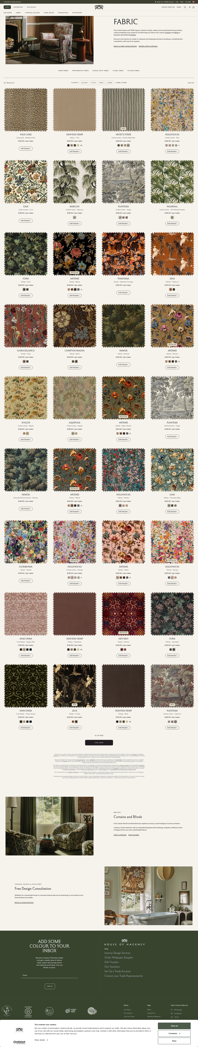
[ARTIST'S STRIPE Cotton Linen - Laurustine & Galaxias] (118, 145)
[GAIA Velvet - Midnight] (172, 505)
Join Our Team (129, 1016)
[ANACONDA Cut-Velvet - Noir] (30, 649)
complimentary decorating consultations (123, 769)
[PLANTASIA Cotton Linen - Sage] (123, 182)
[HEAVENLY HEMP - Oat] (74, 110)
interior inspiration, (70, 769)
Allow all (174, 1026)
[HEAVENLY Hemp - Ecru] (78, 145)
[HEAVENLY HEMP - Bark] (123, 686)
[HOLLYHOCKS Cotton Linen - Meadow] (176, 145)
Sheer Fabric (63, 70)
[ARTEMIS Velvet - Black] (74, 254)
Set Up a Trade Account (117, 971)
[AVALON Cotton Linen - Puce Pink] (24, 433)
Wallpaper (8, 13)
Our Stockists (112, 966)
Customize (173, 1033)
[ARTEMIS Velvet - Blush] (69, 289)
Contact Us (151, 1013)
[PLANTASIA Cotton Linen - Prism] (123, 217)
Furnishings (63, 13)
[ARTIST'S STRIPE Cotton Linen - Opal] (122, 145)
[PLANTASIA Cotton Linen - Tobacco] (126, 217)
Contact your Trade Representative (123, 975)
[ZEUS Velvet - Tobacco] (172, 254)
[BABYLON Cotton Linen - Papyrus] (74, 182)
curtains (167, 33)
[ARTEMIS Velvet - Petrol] (72, 289)
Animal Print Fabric (101, 70)
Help (177, 2)
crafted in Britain (73, 772)
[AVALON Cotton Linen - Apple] (26, 398)
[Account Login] (190, 7)
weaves (55, 756)
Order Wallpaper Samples (118, 957)
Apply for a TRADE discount (165, 2)
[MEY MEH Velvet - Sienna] (123, 614)
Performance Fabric (80, 70)
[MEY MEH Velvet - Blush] (125, 649)
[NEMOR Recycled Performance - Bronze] (26, 470)
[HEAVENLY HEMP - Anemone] (74, 614)
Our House (31, 7)
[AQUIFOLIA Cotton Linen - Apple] (74, 398)
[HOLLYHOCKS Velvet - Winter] (123, 470)
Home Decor (49, 13)
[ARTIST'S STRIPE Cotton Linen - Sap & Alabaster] (123, 110)
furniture (132, 35)
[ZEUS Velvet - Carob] (174, 289)
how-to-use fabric (88, 769)
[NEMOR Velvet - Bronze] (123, 326)
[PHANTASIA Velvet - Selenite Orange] (123, 254)
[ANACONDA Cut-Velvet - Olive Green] (21, 649)
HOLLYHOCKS (80, 760)
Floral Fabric (118, 70)
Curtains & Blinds (32, 13)
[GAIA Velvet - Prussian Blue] (172, 470)
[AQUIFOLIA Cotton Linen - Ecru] (76, 433)
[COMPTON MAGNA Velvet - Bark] (74, 326)
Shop (7, 7)
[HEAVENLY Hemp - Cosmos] (71, 145)
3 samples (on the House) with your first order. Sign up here (22, 2)
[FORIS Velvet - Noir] (26, 254)
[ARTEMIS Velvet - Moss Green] (123, 398)
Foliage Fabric (134, 70)
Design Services (168, 7)
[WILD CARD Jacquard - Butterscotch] (26, 110)
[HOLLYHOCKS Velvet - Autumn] (126, 505)
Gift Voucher (111, 962)
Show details (40, 1040)
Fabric (18, 13)
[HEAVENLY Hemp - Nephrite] (75, 145)
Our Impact (128, 1013)
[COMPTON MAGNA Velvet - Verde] (73, 361)
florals (92, 765)
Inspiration (18, 7)
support (116, 768)
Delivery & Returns (153, 1016)
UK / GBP (188, 2)
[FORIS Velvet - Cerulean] (27, 289)
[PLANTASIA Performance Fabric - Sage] (172, 398)
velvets (134, 754)
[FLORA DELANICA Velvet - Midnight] (27, 361)
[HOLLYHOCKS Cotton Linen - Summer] (166, 145)
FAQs (181, 2)
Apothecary (77, 13)
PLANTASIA (118, 760)
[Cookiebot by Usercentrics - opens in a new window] (19, 1042)
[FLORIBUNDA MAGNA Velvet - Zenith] (26, 542)
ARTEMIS (92, 760)
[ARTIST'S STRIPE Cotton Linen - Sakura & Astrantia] (125, 145)
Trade (179, 7)
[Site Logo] (99, 7)
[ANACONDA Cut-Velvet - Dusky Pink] (26, 614)
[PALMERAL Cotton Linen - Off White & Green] (172, 182)
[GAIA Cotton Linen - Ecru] (26, 182)
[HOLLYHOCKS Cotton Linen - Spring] (170, 145)
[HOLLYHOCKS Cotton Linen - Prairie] (173, 145)
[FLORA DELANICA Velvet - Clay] (26, 326)
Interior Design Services (117, 952)
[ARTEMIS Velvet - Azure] (78, 289)
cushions (121, 765)
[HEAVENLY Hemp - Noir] (68, 145)
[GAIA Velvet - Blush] (175, 505)
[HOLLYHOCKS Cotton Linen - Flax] (172, 110)
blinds (176, 33)
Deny (174, 1041)
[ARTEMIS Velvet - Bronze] (172, 326)
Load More (99, 742)
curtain (65, 761)
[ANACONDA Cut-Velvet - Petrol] (27, 649)
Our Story (127, 1010)
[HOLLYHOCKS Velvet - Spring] (123, 505)
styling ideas (103, 769)
